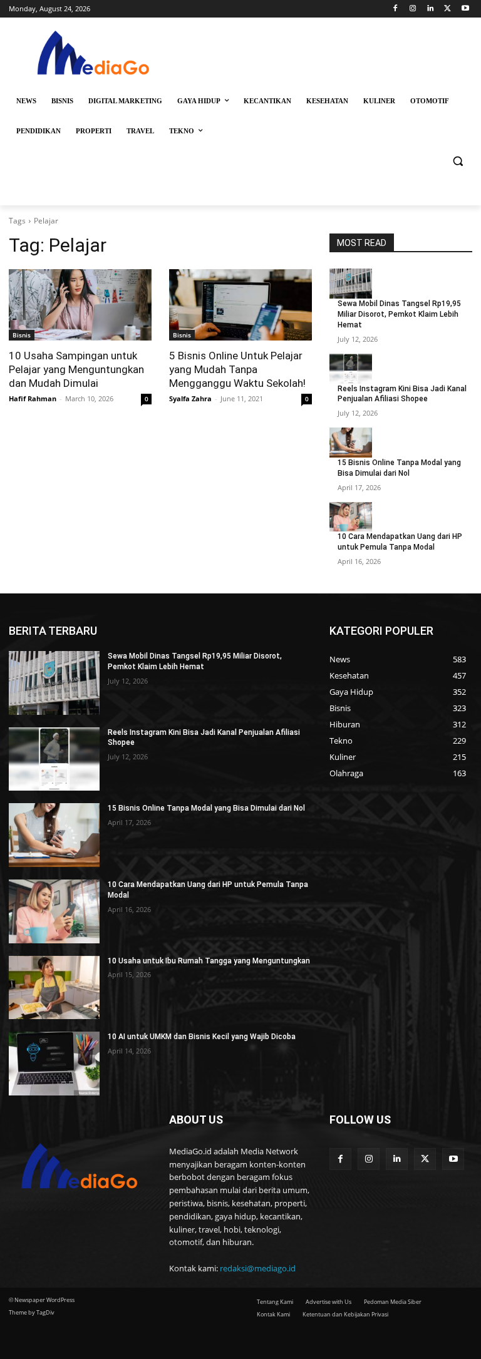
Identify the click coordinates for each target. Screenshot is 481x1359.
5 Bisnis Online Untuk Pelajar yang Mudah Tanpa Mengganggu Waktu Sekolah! (237, 369)
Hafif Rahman (32, 398)
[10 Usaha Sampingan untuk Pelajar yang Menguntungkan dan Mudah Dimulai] (80, 305)
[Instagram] (413, 9)
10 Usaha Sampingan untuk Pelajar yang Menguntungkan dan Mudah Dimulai (76, 369)
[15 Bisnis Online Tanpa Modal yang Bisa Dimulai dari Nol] (350, 443)
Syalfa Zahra (190, 398)
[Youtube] (465, 9)
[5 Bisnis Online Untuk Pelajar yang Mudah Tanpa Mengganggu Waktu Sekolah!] (240, 305)
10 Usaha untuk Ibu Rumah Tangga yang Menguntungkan (209, 960)
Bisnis (22, 335)
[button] (457, 161)
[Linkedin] (430, 9)
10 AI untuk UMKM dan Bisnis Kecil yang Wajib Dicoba (202, 1036)
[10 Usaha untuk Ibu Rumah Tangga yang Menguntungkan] (54, 988)
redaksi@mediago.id (258, 1268)
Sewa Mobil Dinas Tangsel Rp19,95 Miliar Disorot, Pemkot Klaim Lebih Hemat (399, 314)
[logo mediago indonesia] (94, 55)
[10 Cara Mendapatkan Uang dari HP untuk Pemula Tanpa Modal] (350, 517)
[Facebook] (395, 9)
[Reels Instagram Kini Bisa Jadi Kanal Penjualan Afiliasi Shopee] (350, 369)
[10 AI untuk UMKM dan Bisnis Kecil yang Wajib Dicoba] (54, 1063)
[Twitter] (447, 9)
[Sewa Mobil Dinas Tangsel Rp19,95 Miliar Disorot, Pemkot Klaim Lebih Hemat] (350, 284)
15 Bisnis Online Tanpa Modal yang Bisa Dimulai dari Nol (206, 808)
